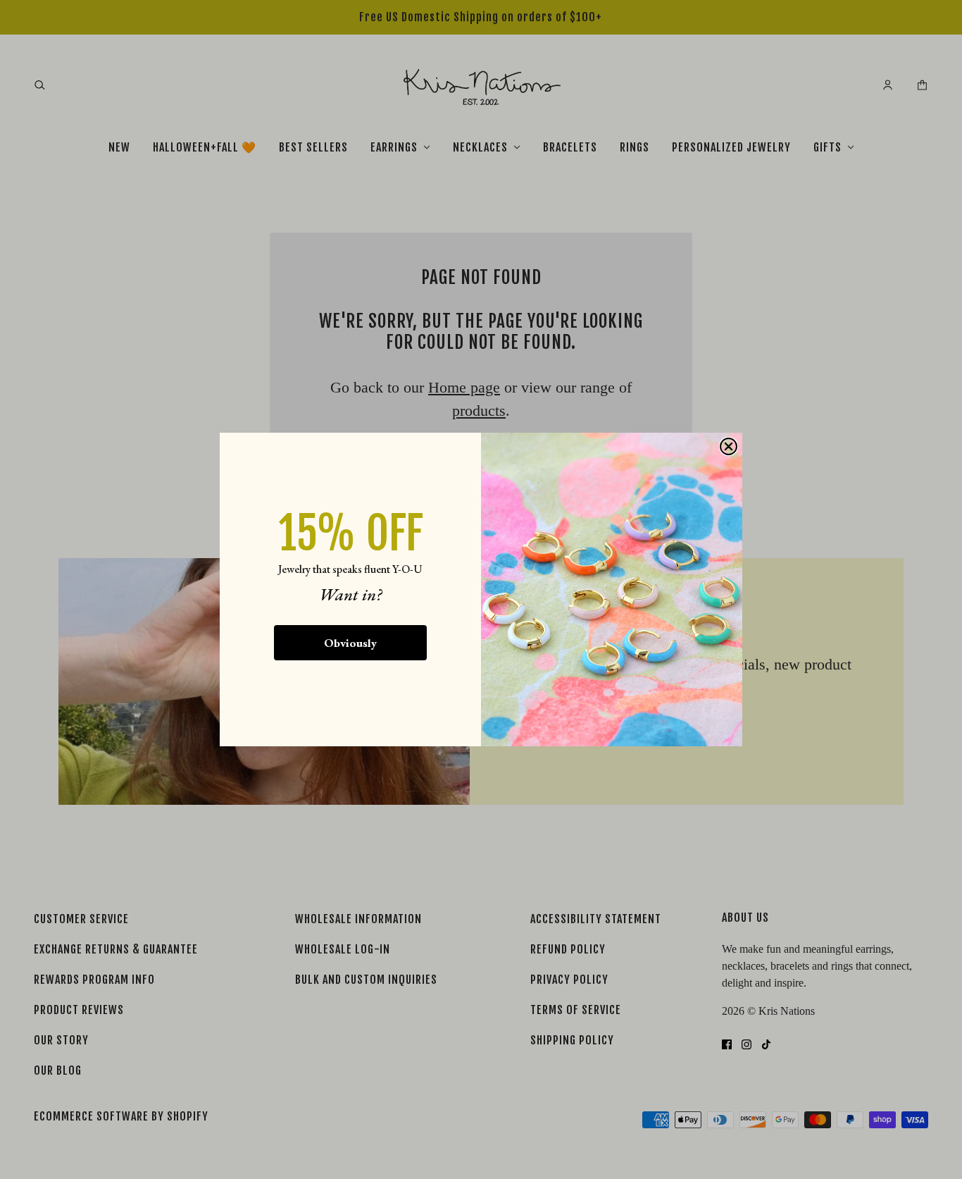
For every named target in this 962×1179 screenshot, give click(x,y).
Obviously (350, 642)
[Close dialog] (728, 446)
